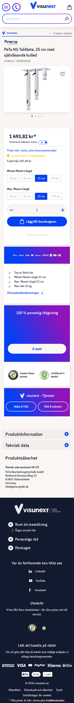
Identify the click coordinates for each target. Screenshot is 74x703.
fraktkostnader (55, 700)
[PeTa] (37, 42)
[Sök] (67, 19)
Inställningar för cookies (37, 695)
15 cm (27, 178)
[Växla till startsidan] (37, 7)
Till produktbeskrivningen (23, 293)
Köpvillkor (15, 690)
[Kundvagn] (69, 7)
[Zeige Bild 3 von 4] (38, 116)
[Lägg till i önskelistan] (62, 74)
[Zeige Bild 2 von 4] (35, 116)
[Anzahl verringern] (11, 210)
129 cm (55, 196)
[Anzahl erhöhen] (63, 210)
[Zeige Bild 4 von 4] (42, 116)
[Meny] (6, 7)
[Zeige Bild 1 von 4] (32, 116)
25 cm (41, 178)
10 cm (13, 178)
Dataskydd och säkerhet (38, 690)
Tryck (59, 690)
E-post (37, 349)
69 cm (55, 178)
